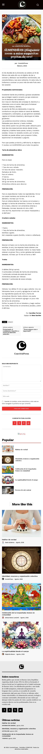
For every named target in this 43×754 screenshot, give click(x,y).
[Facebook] (15, 423)
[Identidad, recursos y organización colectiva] (8, 460)
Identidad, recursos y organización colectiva (20, 576)
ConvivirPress (23, 63)
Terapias (5, 738)
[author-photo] (3, 542)
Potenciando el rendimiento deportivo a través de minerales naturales (11, 332)
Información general (21, 46)
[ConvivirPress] (21, 345)
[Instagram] (9, 710)
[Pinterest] (24, 423)
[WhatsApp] (28, 423)
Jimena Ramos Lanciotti (12, 617)
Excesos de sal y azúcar (23, 490)
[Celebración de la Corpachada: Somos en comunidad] (8, 470)
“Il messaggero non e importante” (30, 330)
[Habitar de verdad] (8, 450)
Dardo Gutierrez (9, 542)
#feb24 (10, 322)
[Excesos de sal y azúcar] (8, 490)
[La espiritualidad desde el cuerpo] (8, 480)
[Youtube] (20, 710)
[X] (19, 423)
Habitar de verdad (21, 449)
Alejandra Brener (10, 654)
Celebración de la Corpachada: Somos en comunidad (25, 470)
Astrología (5, 731)
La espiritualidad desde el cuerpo (26, 480)
